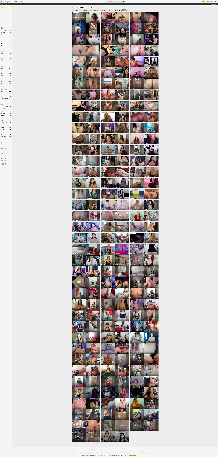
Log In (215, 1)
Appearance (76, 10)
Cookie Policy (120, 455)
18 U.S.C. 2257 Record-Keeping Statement (5, 164)
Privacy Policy (3, 155)
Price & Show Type (95, 10)
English (95, 449)
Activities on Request (106, 10)
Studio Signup (3, 160)
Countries (85, 10)
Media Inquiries (3, 153)
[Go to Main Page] (7, 1)
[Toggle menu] (2, 1)
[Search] (117, 1)
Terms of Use (103, 453)
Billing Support (3, 150)
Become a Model (4, 158)
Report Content (3, 151)
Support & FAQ (3, 148)
